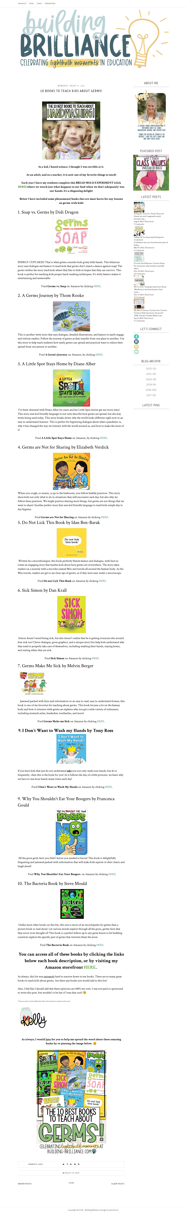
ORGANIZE (22, 4)
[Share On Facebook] (67, 1164)
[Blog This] (78, 1164)
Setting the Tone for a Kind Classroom (149, 213)
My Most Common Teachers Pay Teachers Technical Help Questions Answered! (150, 311)
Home (71, 1183)
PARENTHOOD (50, 4)
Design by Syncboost (109, 1210)
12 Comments (139, 321)
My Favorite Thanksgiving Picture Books (150, 287)
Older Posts (117, 1184)
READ (31, 4)
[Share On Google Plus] (71, 1164)
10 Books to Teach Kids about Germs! (71, 91)
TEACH (39, 4)
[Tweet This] (63, 1164)
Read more (149, 221)
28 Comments (139, 273)
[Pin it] (75, 1164)
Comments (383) (35, 1164)
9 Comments (139, 224)
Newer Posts (25, 1184)
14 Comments (139, 297)
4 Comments (139, 250)
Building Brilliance (92, 1210)
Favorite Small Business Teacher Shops (149, 263)
